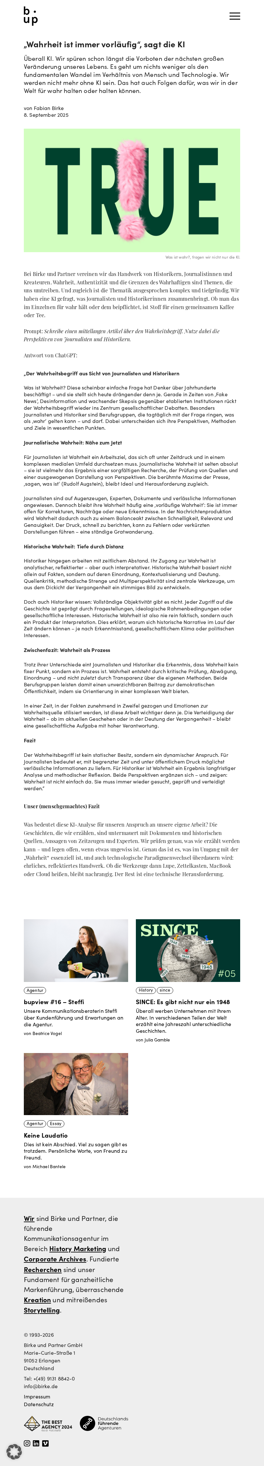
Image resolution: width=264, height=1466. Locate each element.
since (165, 990)
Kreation (37, 1299)
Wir (29, 1218)
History (146, 990)
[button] (14, 1452)
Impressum (37, 1396)
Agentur (35, 990)
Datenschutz (39, 1404)
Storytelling (42, 1309)
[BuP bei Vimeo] (45, 1444)
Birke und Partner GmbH (31, 16)
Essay (55, 1123)
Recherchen (43, 1269)
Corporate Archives (55, 1258)
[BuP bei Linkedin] (36, 1444)
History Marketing (77, 1248)
